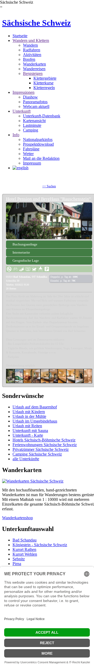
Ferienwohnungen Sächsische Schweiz (45, 444)
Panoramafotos (35, 102)
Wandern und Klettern (31, 40)
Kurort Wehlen (25, 554)
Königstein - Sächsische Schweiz (40, 545)
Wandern (30, 45)
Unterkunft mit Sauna (30, 430)
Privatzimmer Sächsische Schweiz (41, 449)
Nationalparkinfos (37, 139)
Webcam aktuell (36, 106)
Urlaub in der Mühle (29, 416)
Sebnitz (19, 559)
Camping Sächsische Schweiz (37, 454)
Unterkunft (22, 111)
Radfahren (31, 50)
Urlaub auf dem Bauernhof (35, 407)
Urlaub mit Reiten (27, 426)
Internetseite (21, 252)
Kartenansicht (34, 120)
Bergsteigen (33, 73)
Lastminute (32, 125)
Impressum (32, 163)
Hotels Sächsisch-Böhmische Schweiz (44, 440)
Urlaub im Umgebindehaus (35, 421)
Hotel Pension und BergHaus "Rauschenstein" (48, 198)
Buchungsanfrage (25, 244)
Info (16, 135)
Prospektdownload (38, 144)
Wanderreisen (34, 69)
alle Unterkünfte (26, 459)
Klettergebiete (44, 78)
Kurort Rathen (24, 549)
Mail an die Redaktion (41, 158)
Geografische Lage (26, 260)
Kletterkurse (43, 83)
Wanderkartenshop (17, 518)
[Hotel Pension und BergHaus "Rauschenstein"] (49, 220)
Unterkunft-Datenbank (41, 116)
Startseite (20, 36)
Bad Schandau (25, 540)
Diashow (30, 97)
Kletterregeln (44, 87)
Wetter (28, 153)
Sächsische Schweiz (36, 23)
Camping (30, 130)
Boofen (29, 59)
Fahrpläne (31, 149)
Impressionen (23, 92)
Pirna (17, 563)
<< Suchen (49, 186)
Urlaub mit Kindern (29, 411)
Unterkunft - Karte (28, 435)
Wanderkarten (34, 64)
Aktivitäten (32, 54)
